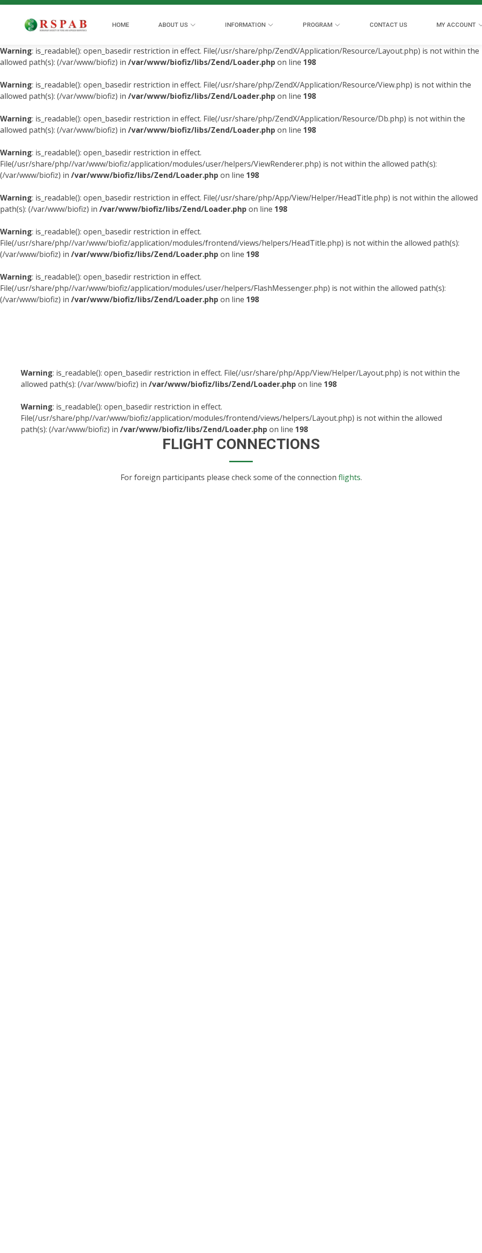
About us (173, 24)
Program (317, 24)
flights (349, 477)
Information (245, 24)
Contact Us (388, 24)
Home (120, 24)
